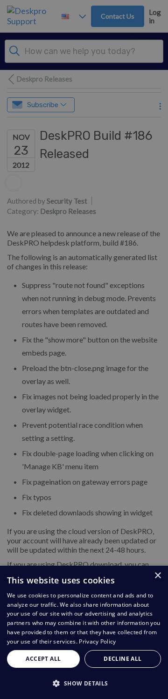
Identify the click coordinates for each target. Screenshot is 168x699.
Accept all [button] (43, 659)
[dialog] (84, 632)
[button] (84, 683)
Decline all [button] (122, 659)
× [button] (157, 575)
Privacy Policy (97, 641)
